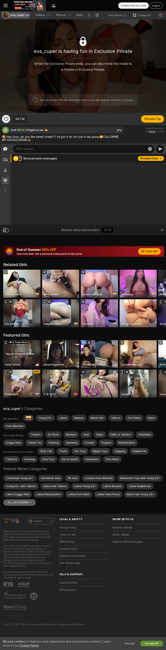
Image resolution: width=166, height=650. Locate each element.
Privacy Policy (68, 527)
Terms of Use (67, 534)
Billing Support (68, 589)
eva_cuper (11, 408)
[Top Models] (53, 5)
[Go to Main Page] (29, 5)
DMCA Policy (67, 541)
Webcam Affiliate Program (128, 541)
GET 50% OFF (149, 251)
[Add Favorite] (6, 119)
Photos (63, 15)
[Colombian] (28, 418)
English (37, 521)
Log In (156, 5)
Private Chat (149, 158)
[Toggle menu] (5, 5)
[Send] (160, 149)
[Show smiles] (150, 148)
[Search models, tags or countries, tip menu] (160, 15)
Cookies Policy (68, 548)
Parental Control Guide (73, 556)
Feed (79, 15)
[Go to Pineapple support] (34, 596)
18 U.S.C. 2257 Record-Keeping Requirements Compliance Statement (43, 624)
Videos (43, 15)
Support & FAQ (68, 582)
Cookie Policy (29, 645)
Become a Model (122, 527)
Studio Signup (121, 534)
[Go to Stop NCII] (15, 607)
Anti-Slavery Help (70, 563)
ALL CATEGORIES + (19, 502)
